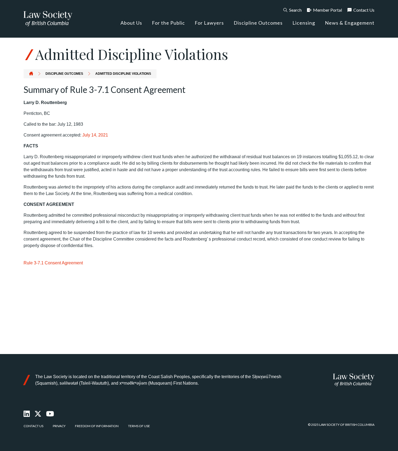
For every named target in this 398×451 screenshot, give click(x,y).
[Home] (353, 380)
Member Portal (327, 9)
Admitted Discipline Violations (123, 74)
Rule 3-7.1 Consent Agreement (53, 263)
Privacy (59, 426)
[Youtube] (50, 414)
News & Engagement (349, 23)
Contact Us (363, 9)
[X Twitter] (38, 414)
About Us (131, 23)
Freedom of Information (97, 426)
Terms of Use (139, 426)
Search (295, 9)
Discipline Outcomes (258, 23)
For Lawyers (209, 23)
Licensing (303, 23)
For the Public (168, 23)
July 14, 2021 (95, 135)
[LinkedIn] (27, 414)
